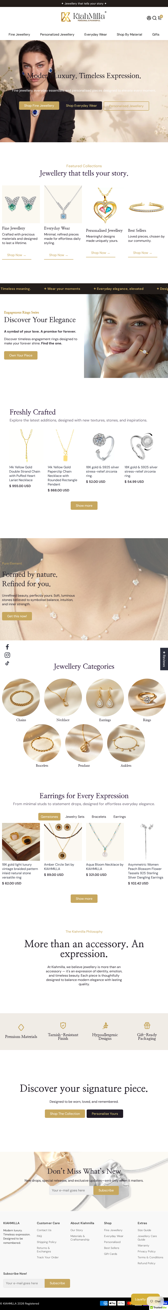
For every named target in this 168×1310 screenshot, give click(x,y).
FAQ (39, 1236)
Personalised (112, 1242)
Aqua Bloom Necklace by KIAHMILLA (105, 866)
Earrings (120, 817)
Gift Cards (110, 1254)
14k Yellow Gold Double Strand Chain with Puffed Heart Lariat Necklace (24, 473)
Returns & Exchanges (44, 1249)
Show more (84, 505)
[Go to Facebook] (7, 647)
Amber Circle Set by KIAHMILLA (59, 866)
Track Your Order (48, 1257)
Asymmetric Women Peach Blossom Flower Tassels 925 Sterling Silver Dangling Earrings (145, 871)
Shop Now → (16, 255)
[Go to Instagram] (7, 655)
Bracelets (99, 817)
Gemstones (49, 817)
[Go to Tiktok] (7, 663)
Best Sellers (111, 1248)
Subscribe (106, 1190)
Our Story (76, 1230)
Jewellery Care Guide (147, 1237)
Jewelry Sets (74, 817)
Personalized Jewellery (57, 34)
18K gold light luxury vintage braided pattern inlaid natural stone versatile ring (20, 871)
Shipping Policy (47, 1242)
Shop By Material (129, 34)
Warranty (143, 1245)
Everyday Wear (95, 34)
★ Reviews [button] (164, 659)
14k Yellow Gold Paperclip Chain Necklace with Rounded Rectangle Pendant (62, 475)
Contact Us (44, 1230)
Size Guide (144, 1230)
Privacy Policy (147, 1251)
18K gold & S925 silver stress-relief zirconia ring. (102, 471)
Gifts (155, 34)
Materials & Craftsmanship (79, 1237)
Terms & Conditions (150, 1257)
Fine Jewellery (19, 34)
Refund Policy (147, 1263)
